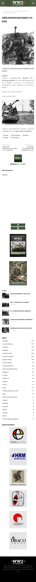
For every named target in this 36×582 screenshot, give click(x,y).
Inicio (4, 11)
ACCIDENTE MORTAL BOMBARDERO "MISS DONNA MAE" (21, 320)
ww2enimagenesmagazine (18, 419)
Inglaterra (18, 372)
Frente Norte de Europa (18, 397)
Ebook (18, 416)
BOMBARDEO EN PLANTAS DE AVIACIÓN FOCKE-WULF (21, 328)
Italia (18, 394)
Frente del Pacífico (18, 366)
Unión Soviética (18, 363)
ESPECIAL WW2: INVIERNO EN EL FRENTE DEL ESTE (20, 294)
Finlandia (18, 403)
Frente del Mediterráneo (18, 369)
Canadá (18, 400)
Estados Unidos (18, 360)
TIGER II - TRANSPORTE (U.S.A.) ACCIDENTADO (19, 302)
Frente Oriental (15, 137)
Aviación (18, 381)
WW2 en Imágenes (21, 164)
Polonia (18, 409)
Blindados (25, 135)
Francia (18, 385)
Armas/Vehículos (15, 135)
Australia (18, 406)
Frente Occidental (18, 356)
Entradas (5, 137)
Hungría (18, 413)
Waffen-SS (18, 378)
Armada (18, 375)
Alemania (9, 11)
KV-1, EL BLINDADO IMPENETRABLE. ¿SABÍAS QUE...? (20, 311)
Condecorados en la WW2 (18, 391)
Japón (18, 388)
